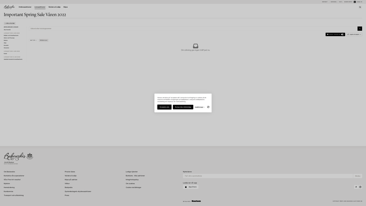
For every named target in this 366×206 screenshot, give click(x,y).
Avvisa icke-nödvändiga (183, 107)
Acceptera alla (164, 107)
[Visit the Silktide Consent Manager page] (208, 107)
